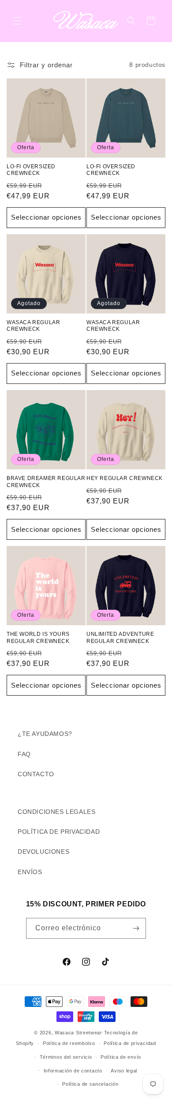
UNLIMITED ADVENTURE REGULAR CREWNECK (120, 637)
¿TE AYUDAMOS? (45, 733)
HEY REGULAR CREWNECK (124, 478)
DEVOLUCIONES (43, 851)
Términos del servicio (66, 1057)
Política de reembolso (69, 1043)
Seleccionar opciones (46, 217)
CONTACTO (36, 774)
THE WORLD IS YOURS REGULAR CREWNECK (38, 637)
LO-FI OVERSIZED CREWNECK (31, 170)
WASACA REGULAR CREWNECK (33, 326)
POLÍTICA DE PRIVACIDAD (59, 831)
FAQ (24, 754)
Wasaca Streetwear (78, 1032)
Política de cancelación (90, 1084)
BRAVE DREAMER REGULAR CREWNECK (46, 481)
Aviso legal (124, 1070)
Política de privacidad (130, 1043)
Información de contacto (73, 1070)
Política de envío (121, 1057)
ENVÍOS (30, 871)
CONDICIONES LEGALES (56, 811)
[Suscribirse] (136, 928)
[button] (17, 21)
